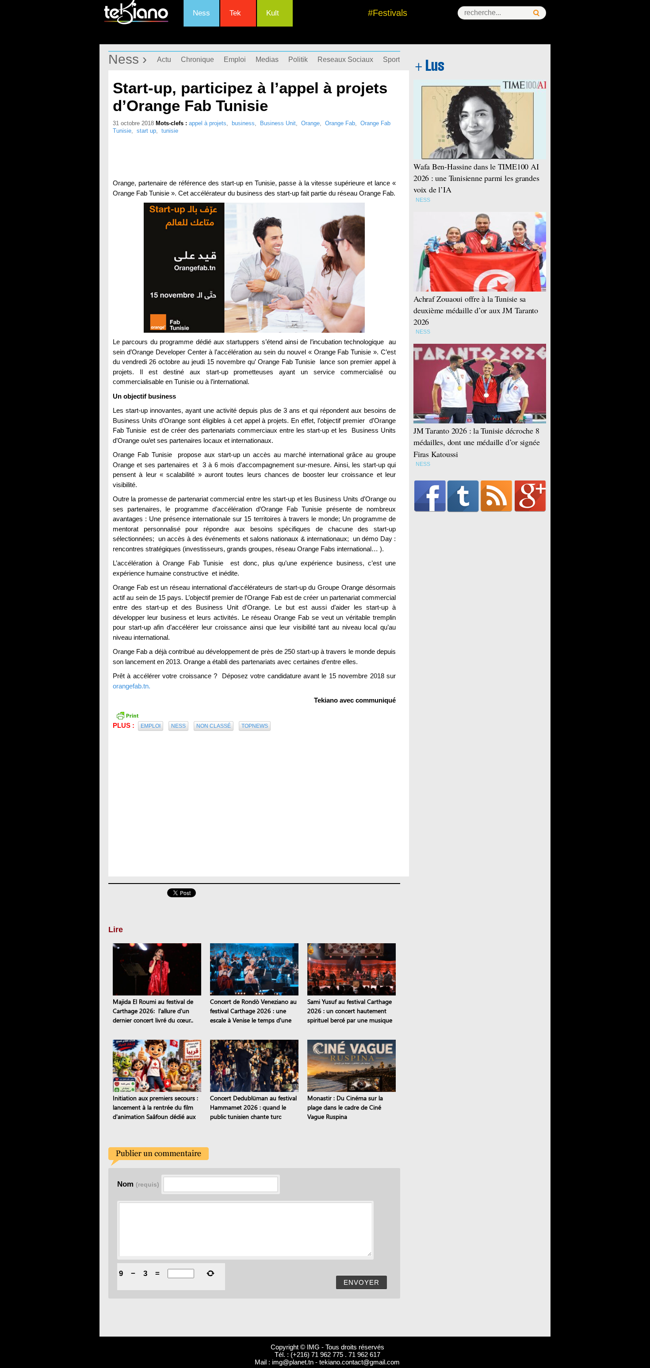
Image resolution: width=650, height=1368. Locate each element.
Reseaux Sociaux (345, 59)
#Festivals (387, 13)
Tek (235, 13)
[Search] (536, 13)
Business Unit (278, 123)
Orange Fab (340, 123)
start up (146, 130)
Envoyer (361, 1282)
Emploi (235, 59)
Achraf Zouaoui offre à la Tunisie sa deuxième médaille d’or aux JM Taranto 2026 (475, 310)
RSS (496, 496)
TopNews (254, 726)
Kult (272, 13)
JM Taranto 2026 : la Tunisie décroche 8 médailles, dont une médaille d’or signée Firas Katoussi (476, 442)
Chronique (197, 59)
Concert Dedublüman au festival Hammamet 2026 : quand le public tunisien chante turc (253, 1107)
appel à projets (207, 123)
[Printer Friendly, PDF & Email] (127, 715)
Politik (298, 59)
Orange (310, 123)
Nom (138, 1184)
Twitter (463, 496)
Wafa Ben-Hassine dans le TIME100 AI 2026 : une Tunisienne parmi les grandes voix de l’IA (476, 178)
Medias (267, 59)
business (243, 123)
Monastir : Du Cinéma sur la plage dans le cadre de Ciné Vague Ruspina (345, 1107)
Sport (391, 59)
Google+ (530, 496)
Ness (201, 13)
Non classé (213, 726)
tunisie (169, 130)
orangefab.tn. (131, 686)
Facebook (430, 496)
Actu (164, 59)
